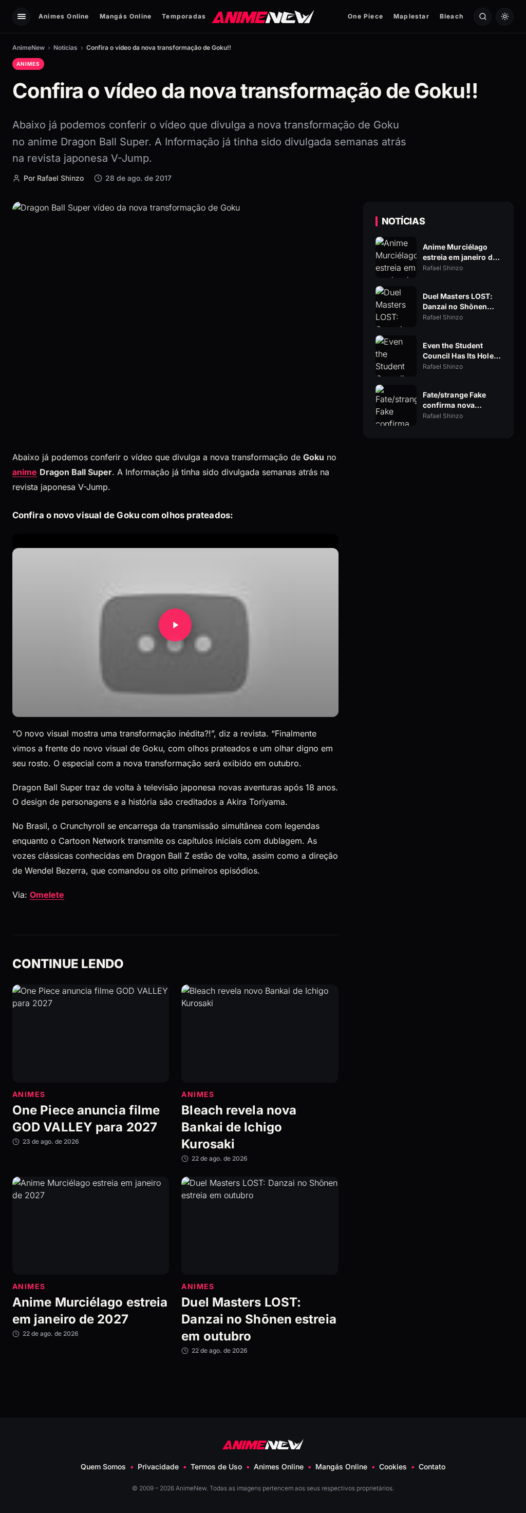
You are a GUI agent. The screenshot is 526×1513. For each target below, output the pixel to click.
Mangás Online (126, 16)
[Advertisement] (438, 535)
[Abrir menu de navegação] (21, 17)
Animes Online (64, 16)
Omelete (47, 894)
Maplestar (411, 16)
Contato (432, 1466)
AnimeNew (28, 47)
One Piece (365, 16)
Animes (28, 64)
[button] (175, 624)
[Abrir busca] (483, 17)
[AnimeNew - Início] (263, 16)
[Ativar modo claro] (505, 17)
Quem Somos (103, 1466)
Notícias (65, 47)
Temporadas (184, 16)
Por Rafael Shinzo (54, 178)
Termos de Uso (216, 1466)
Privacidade (158, 1466)
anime (24, 471)
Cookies (393, 1466)
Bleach (451, 16)
